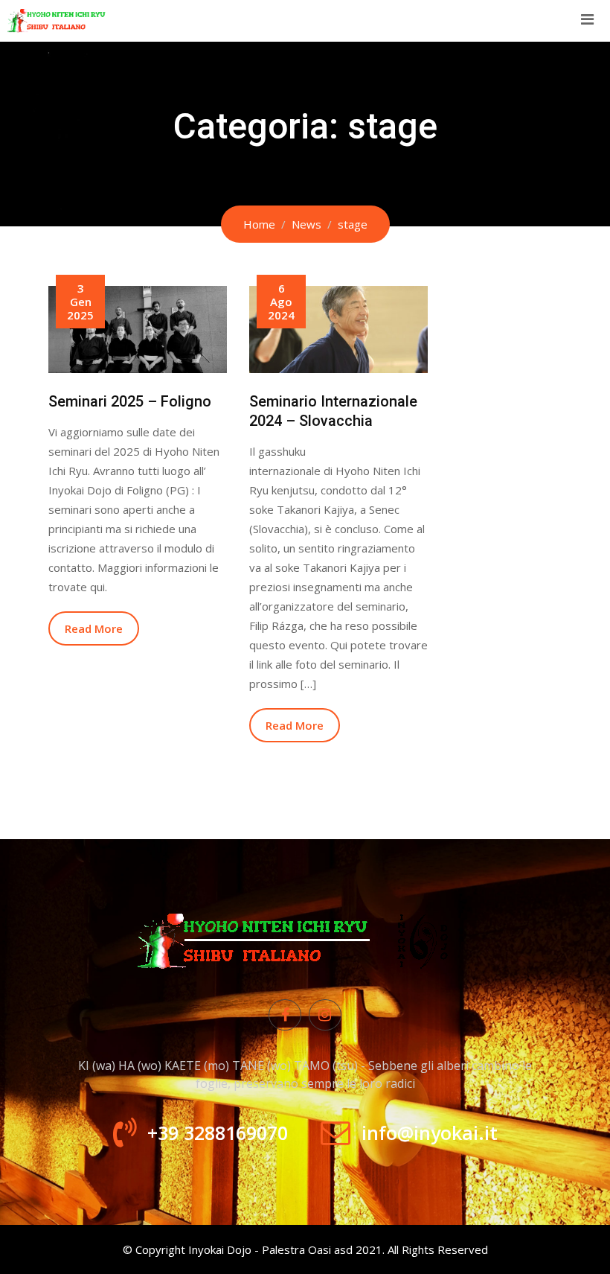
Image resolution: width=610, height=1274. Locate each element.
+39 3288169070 (217, 1132)
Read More (94, 628)
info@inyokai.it (430, 1132)
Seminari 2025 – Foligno (129, 401)
